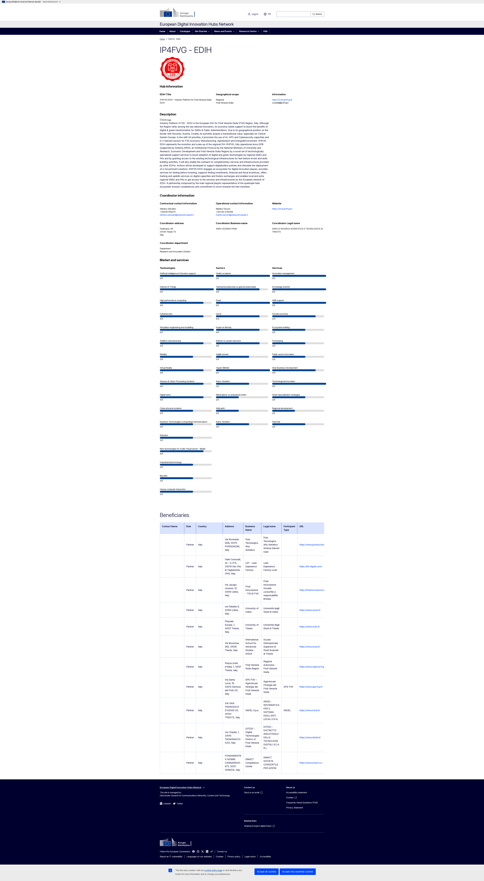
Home (162, 31)
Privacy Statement (294, 807)
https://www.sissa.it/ (309, 646)
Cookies (219, 856)
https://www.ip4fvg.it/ (282, 99)
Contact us (222, 851)
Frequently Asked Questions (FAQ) (302, 802)
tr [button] (269, 14)
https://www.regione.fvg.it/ (312, 666)
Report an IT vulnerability (171, 856)
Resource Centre (247, 31)
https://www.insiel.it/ (309, 710)
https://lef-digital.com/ (310, 566)
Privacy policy (234, 856)
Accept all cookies (266, 871)
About (172, 31)
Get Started (201, 31)
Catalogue (185, 31)
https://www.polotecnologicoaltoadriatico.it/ (322, 544)
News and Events (223, 31)
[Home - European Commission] (180, 13)
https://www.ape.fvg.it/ (310, 686)
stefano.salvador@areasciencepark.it (177, 215)
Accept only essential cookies (297, 871)
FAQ (265, 31)
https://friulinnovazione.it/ (312, 590)
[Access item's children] (209, 31)
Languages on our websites (199, 856)
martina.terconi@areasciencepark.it (232, 215)
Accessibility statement (296, 792)
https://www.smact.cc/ (310, 762)
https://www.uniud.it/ (309, 610)
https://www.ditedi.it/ (310, 737)
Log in (255, 14)
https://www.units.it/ (309, 626)
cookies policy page (213, 870)
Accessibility (265, 856)
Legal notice (250, 856)
